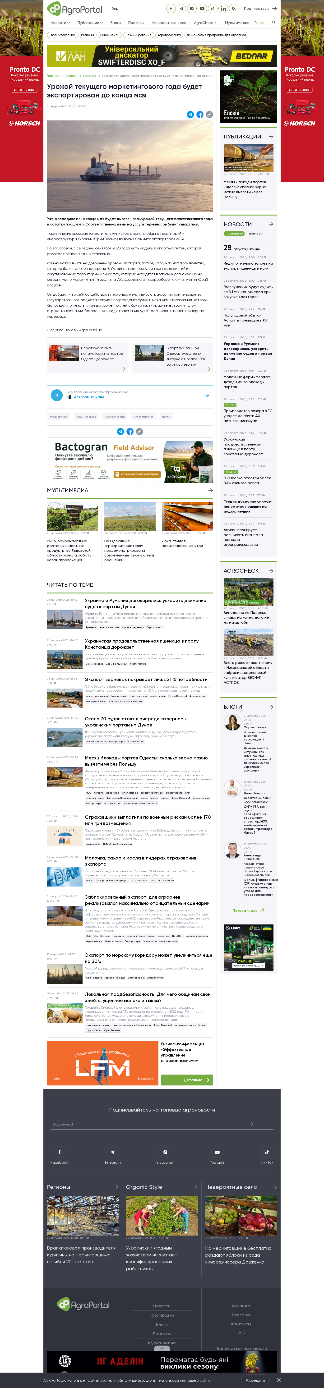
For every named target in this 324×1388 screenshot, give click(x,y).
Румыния (91, 627)
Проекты (136, 22)
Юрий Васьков (86, 416)
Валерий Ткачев (95, 798)
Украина (90, 76)
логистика (118, 936)
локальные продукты (98, 1025)
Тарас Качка (113, 792)
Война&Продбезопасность (117, 844)
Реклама (241, 1315)
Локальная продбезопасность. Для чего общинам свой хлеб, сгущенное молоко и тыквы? (148, 997)
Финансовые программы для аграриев (216, 35)
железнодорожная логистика (125, 701)
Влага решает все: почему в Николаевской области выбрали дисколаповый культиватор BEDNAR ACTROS (248, 672)
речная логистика (108, 627)
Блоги (116, 22)
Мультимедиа (237, 22)
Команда (241, 1306)
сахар (100, 880)
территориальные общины (190, 1025)
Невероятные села (169, 22)
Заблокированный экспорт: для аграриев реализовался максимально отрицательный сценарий (147, 900)
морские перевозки (132, 627)
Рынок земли (109, 35)
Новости (71, 76)
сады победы (93, 1030)
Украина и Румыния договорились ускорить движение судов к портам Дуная (145, 603)
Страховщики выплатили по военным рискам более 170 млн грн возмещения (148, 820)
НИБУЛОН (177, 936)
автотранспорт (138, 696)
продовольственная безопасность (132, 1025)
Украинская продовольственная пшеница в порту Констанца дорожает (142, 644)
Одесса (165, 798)
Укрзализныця (201, 798)
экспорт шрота (158, 696)
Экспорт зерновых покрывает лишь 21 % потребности (146, 679)
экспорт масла (174, 792)
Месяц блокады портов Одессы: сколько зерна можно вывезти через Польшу (146, 761)
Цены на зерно (94, 663)
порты (166, 416)
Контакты (241, 1324)
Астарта (98, 792)
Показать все (245, 910)
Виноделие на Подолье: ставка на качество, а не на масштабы (246, 617)
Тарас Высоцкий (178, 696)
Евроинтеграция (62, 35)
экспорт (90, 880)
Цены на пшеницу (116, 663)
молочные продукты (118, 880)
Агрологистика (169, 35)
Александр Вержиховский (122, 798)
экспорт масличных (97, 696)
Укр (115, 8)
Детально (193, 1080)
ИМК (187, 792)
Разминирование (139, 35)
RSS (241, 1333)
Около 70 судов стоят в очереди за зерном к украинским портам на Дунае (136, 722)
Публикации (162, 1315)
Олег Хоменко (130, 792)
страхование (59, 416)
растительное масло (162, 880)
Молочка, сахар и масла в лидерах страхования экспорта (140, 861)
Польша (143, 798)
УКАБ (88, 792)
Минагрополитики (96, 701)
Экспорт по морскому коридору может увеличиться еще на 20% (149, 958)
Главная (53, 76)
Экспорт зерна (115, 416)
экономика (164, 936)
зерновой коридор (115, 977)
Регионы (87, 35)
